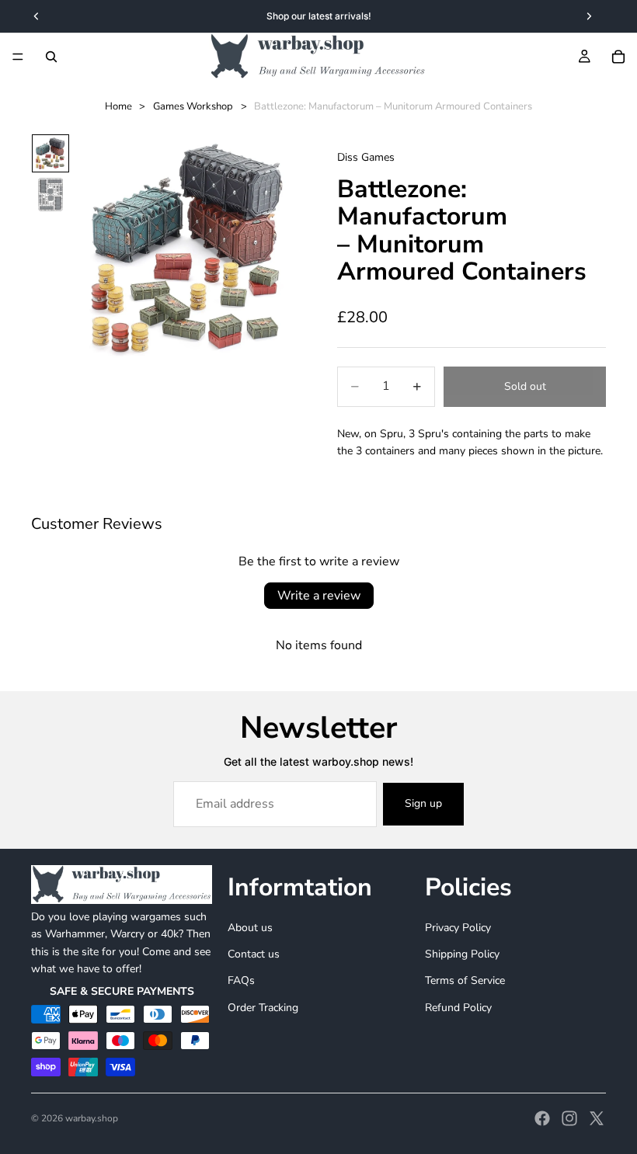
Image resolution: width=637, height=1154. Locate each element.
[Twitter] (596, 1118)
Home (118, 106)
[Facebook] (542, 1118)
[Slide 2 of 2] (50, 194)
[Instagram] (569, 1118)
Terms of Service (465, 981)
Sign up (423, 803)
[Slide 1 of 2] (50, 153)
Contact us (254, 954)
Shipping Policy (462, 954)
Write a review (318, 595)
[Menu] (18, 57)
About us (250, 927)
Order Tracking (263, 1007)
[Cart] (618, 57)
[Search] (51, 57)
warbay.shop (91, 1118)
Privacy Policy (458, 927)
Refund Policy (458, 1007)
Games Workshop (193, 106)
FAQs (241, 981)
